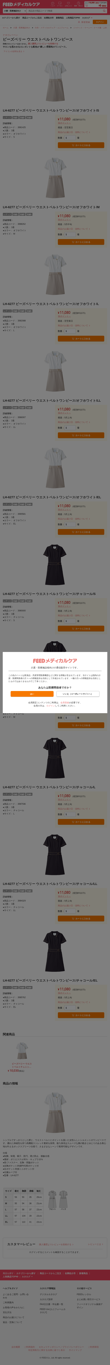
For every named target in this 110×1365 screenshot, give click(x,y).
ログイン (50, 705)
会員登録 (64, 702)
